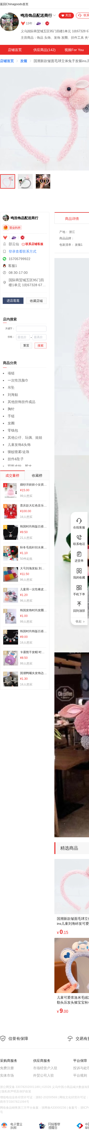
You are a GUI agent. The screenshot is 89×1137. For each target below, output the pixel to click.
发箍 (23, 61)
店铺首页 (15, 50)
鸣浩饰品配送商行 (36, 15)
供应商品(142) (44, 50)
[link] (7, 61)
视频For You (74, 50)
